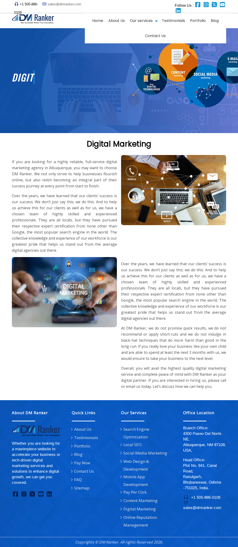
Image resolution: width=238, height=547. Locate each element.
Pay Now (82, 462)
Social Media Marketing (145, 453)
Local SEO (132, 444)
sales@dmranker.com (64, 4)
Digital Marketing (139, 509)
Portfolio (198, 20)
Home (97, 20)
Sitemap (81, 488)
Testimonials (173, 20)
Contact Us (155, 35)
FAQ (78, 479)
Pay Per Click (135, 492)
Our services (141, 20)
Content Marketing (140, 500)
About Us (116, 20)
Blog (215, 20)
